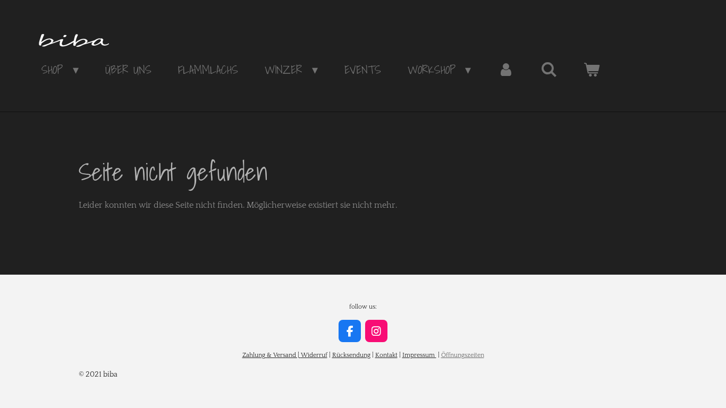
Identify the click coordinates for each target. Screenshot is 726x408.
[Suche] (549, 69)
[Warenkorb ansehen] (592, 69)
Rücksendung (351, 355)
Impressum (419, 355)
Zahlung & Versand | (271, 355)
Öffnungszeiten (462, 355)
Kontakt (386, 355)
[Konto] (506, 69)
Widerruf (314, 355)
